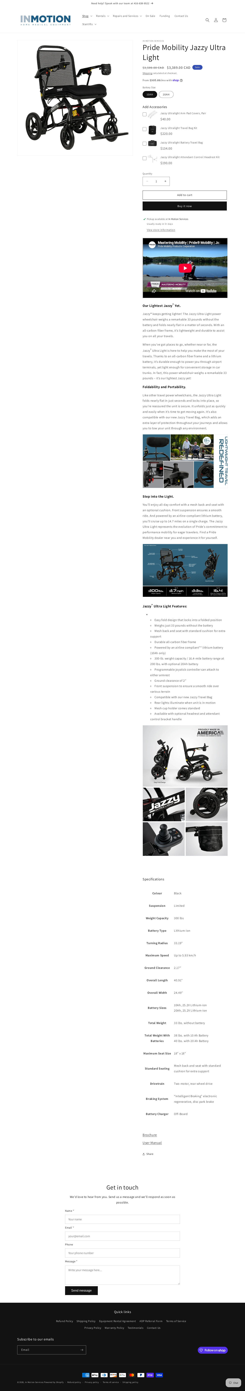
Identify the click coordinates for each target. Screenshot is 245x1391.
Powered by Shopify (54, 1382)
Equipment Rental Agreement (117, 1321)
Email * (69, 1227)
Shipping (147, 73)
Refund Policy (64, 1321)
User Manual (152, 1142)
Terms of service (111, 1382)
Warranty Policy (114, 1328)
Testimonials (135, 1328)
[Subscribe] (82, 1349)
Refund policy (74, 1382)
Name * (69, 1210)
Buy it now (184, 206)
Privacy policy (92, 1382)
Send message (81, 1290)
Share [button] (150, 1154)
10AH (150, 94)
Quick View (153, 118)
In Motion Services (34, 1382)
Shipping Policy (86, 1321)
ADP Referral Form (151, 1321)
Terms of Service (176, 1321)
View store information (161, 230)
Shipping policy (130, 1382)
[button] (87, 16)
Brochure (150, 1135)
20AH (166, 94)
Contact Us (154, 1328)
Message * (71, 1261)
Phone (69, 1244)
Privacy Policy (92, 1328)
